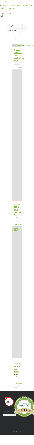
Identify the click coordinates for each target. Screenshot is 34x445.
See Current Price (16, 385)
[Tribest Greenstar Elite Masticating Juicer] (17, 45)
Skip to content (5, 1)
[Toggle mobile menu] (0, 11)
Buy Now (16, 225)
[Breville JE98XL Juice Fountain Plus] (17, 135)
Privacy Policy (23, 432)
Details (19, 224)
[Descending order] (24, 26)
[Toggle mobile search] (2, 11)
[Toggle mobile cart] (4, 11)
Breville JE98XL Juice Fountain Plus (17, 209)
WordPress (16, 432)
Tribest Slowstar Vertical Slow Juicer (17, 366)
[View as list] (15, 38)
